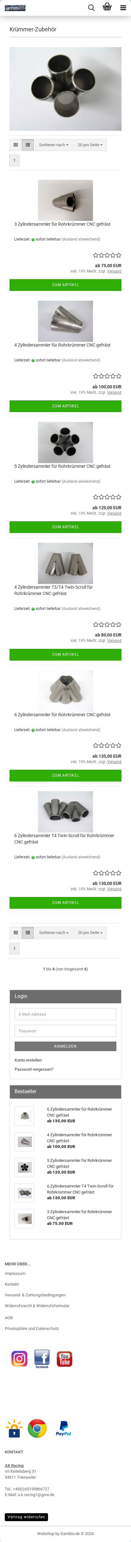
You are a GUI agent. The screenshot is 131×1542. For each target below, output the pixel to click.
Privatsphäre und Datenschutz (32, 1328)
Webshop (45, 1533)
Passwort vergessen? (34, 1069)
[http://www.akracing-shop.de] (12, 8)
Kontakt (12, 1284)
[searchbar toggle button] (91, 8)
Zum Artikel (65, 285)
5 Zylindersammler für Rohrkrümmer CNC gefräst (62, 466)
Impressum (15, 1273)
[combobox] (54, 145)
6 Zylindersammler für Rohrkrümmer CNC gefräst (62, 714)
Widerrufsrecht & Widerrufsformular (37, 1305)
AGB (9, 1317)
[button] (16, 145)
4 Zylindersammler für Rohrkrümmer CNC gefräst (62, 345)
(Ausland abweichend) (81, 239)
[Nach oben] (113, 1532)
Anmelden (65, 1046)
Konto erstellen (28, 1060)
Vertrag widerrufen (26, 1517)
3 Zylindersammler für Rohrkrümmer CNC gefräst (62, 224)
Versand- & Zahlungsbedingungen (35, 1295)
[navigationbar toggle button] (123, 8)
